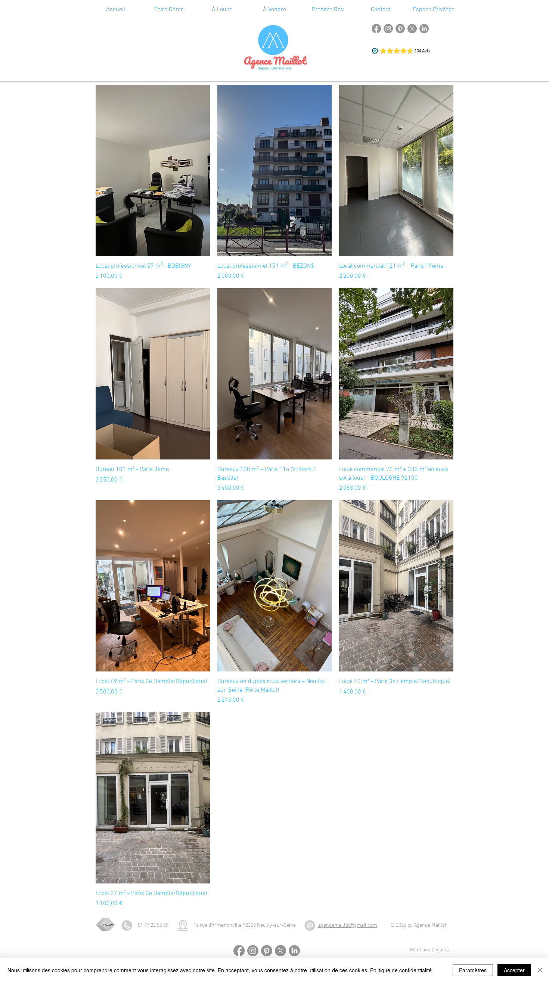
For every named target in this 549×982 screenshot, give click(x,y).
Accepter (514, 970)
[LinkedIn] (424, 28)
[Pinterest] (400, 28)
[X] (412, 28)
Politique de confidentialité (401, 970)
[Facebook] (376, 28)
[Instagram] (388, 28)
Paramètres (473, 970)
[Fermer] (540, 970)
